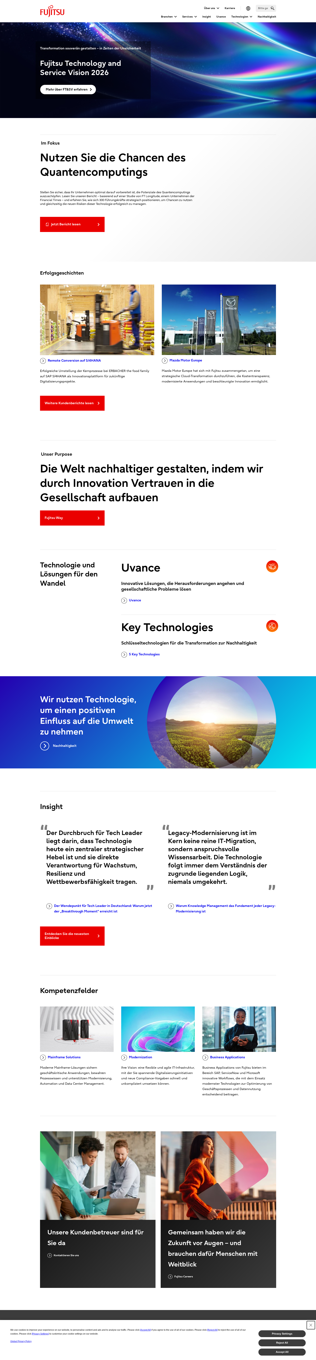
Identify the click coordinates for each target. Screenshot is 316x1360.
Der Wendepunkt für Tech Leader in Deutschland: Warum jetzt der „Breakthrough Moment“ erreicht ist (103, 909)
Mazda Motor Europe (186, 360)
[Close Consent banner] (311, 1325)
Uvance (221, 16)
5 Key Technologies (144, 654)
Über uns (209, 8)
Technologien (239, 16)
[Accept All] (145, 1330)
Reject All (282, 1342)
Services (187, 16)
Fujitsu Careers (183, 1276)
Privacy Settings (282, 1333)
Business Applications (227, 1057)
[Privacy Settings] (40, 1334)
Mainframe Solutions (64, 1057)
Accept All (282, 1351)
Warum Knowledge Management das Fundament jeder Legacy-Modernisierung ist (226, 909)
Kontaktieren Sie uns (66, 1255)
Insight (206, 16)
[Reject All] (212, 1330)
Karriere (230, 8)
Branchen (167, 16)
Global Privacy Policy (21, 1341)
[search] (272, 8)
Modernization (140, 1057)
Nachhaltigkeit (267, 16)
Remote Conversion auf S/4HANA (74, 361)
